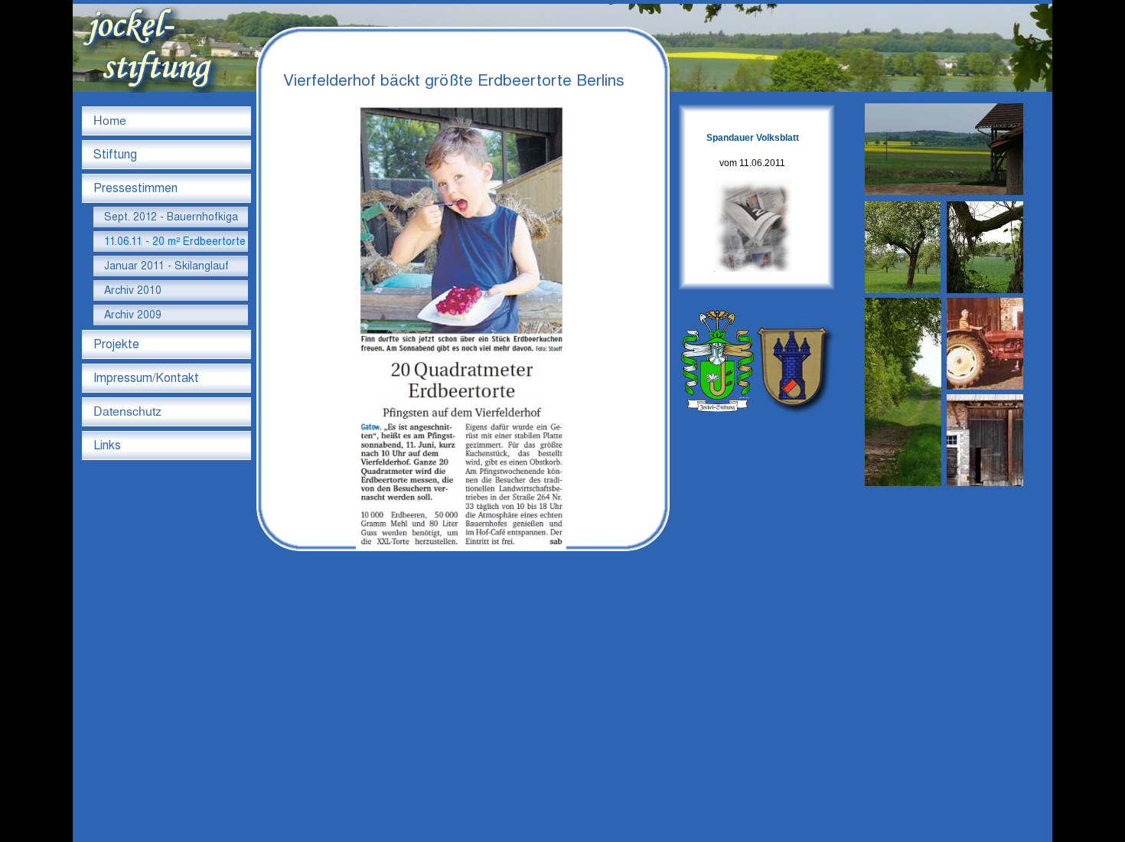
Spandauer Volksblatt (752, 137)
